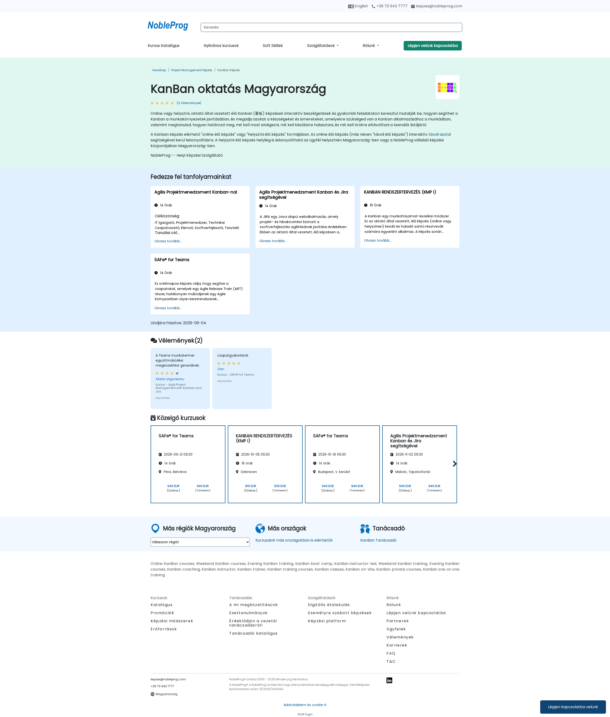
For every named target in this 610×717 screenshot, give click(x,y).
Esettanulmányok (248, 613)
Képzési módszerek (172, 621)
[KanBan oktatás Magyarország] (172, 25)
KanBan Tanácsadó (378, 540)
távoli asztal (439, 134)
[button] (454, 464)
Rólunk (369, 45)
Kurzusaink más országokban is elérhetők (294, 540)
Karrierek (396, 645)
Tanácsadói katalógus (253, 633)
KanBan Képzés (229, 70)
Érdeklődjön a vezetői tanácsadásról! (253, 623)
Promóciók (162, 613)
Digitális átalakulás (329, 604)
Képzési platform (327, 621)
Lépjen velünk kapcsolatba (433, 45)
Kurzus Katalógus (163, 45)
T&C (391, 661)
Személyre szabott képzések (340, 613)
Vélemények (400, 637)
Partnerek (397, 621)
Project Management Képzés (191, 70)
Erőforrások (164, 629)
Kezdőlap (159, 70)
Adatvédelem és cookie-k (305, 704)
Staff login (305, 714)
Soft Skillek (273, 45)
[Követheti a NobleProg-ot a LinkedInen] (389, 680)
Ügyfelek (396, 629)
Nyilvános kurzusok (221, 45)
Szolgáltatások (321, 45)
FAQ (391, 653)
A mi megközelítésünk (253, 604)
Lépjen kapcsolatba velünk (573, 707)
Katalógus (162, 604)
